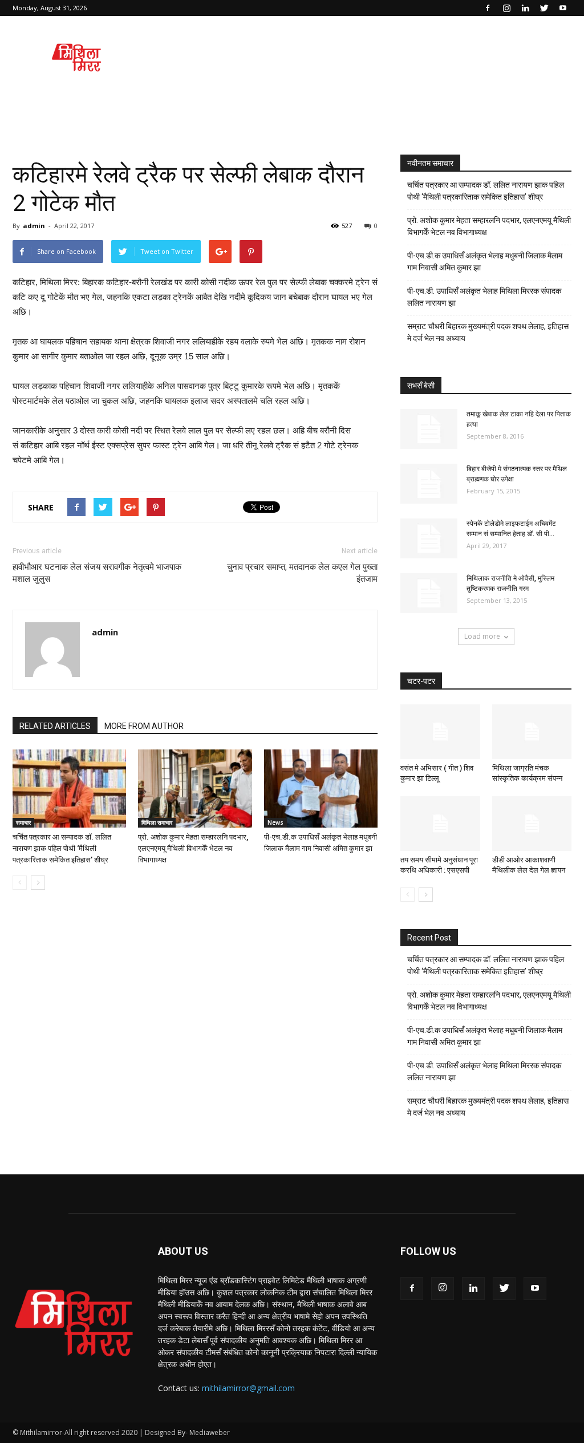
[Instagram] (506, 8)
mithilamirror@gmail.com (248, 1388)
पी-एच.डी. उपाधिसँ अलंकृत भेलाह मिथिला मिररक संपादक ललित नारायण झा (484, 296)
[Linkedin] (525, 8)
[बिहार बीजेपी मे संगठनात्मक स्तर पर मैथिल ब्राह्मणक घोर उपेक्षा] (428, 484)
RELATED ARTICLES (55, 726)
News (275, 822)
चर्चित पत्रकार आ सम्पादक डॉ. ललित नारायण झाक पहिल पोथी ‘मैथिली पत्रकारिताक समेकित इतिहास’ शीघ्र (62, 848)
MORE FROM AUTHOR (144, 726)
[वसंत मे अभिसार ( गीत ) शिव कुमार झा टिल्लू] (440, 731)
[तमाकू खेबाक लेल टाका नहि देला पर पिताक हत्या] (428, 429)
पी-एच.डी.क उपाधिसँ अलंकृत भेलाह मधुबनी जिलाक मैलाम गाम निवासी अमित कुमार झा (484, 261)
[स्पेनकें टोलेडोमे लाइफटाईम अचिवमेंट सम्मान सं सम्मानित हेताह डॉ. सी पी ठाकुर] (428, 538)
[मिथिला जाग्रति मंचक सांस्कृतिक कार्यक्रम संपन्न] (532, 731)
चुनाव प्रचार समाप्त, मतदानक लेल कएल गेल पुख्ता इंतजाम (302, 573)
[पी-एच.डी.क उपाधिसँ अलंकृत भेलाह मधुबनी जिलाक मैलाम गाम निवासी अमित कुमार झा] (321, 788)
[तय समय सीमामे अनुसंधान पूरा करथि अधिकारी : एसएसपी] (440, 823)
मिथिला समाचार (156, 822)
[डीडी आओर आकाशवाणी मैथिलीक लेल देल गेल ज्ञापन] (532, 823)
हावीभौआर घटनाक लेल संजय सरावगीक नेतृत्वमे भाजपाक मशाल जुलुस (97, 573)
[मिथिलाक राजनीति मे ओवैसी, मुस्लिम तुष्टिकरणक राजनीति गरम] (428, 593)
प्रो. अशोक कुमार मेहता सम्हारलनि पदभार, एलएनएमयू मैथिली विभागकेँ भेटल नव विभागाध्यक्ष (193, 848)
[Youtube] (562, 8)
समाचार (23, 822)
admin (34, 225)
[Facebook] (487, 8)
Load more (482, 636)
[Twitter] (544, 8)
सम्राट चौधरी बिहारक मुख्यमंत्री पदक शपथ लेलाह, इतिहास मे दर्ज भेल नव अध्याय (488, 332)
